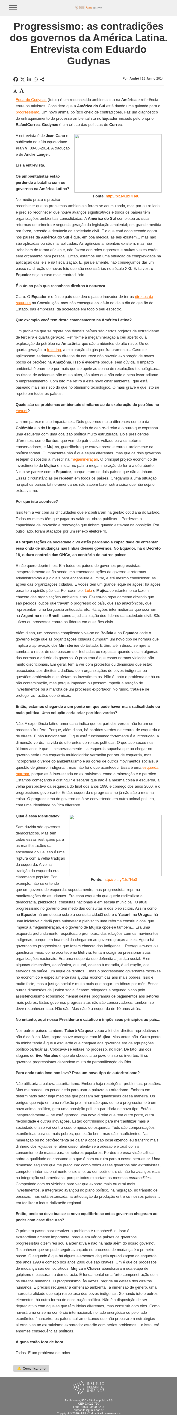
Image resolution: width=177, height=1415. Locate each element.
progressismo (27, 112)
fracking (54, 350)
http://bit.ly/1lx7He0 (122, 196)
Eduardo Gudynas (31, 100)
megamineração (84, 459)
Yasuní (21, 411)
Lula (88, 590)
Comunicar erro (31, 1368)
